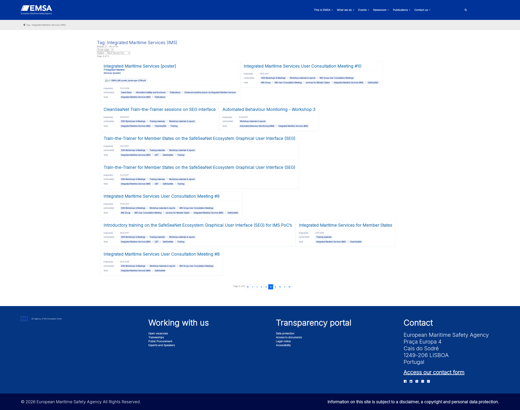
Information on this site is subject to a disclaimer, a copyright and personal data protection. (413, 401)
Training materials (157, 121)
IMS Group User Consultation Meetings (336, 78)
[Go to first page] (247, 286)
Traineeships (156, 337)
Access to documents (289, 337)
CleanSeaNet (160, 126)
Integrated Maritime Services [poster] (140, 66)
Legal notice (283, 341)
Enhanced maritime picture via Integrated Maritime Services (210, 92)
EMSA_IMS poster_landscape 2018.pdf (128, 80)
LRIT (156, 155)
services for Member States (318, 82)
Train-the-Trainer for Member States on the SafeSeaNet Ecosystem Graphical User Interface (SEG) (199, 138)
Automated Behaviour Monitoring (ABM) (257, 126)
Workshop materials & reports (302, 78)
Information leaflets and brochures (151, 92)
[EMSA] (36, 10)
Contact (418, 322)
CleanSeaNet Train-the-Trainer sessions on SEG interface (160, 109)
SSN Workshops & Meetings (273, 78)
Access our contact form (434, 372)
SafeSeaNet (373, 82)
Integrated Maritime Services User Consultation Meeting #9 (162, 196)
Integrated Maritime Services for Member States (345, 225)
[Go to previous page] (252, 286)
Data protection (285, 333)
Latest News (126, 92)
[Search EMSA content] (465, 10)
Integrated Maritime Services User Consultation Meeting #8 (162, 254)
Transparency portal (313, 322)
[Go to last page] (289, 286)
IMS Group (265, 82)
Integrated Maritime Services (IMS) (135, 97)
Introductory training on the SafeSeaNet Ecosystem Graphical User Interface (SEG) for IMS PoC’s (198, 225)
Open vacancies (158, 333)
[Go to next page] (284, 286)
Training (173, 126)
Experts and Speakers (161, 345)
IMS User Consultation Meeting (288, 82)
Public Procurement (160, 341)
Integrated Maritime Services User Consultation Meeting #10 (302, 66)
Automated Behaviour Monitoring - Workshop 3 (268, 109)
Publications (175, 92)
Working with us (178, 322)
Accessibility (283, 345)
